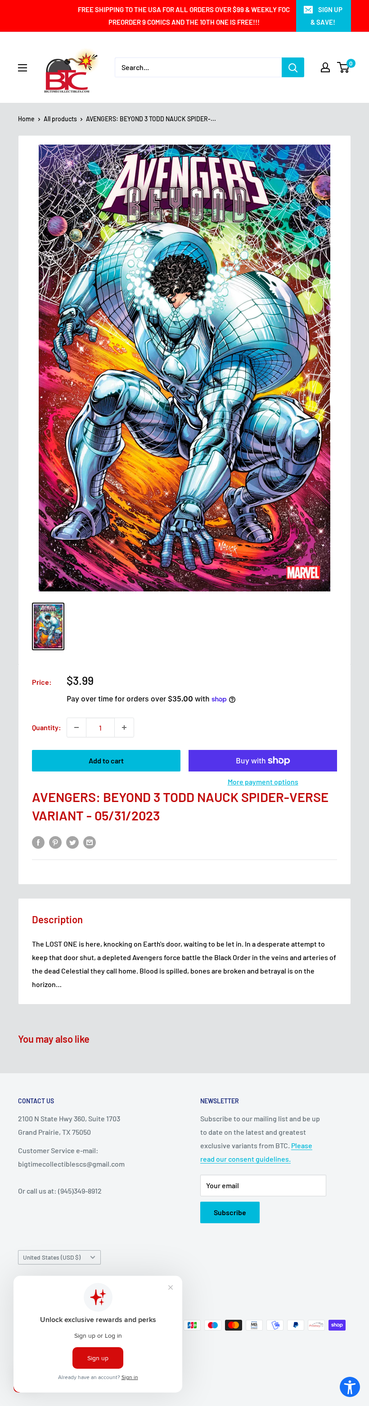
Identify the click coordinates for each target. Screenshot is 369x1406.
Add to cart (106, 760)
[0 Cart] (343, 67)
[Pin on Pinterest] (55, 842)
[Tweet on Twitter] (72, 842)
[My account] (325, 67)
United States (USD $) (52, 1257)
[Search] (293, 67)
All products (60, 119)
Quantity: (46, 727)
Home (26, 119)
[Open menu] (22, 67)
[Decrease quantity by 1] (76, 727)
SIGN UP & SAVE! (326, 15)
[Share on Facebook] (38, 842)
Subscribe (230, 1212)
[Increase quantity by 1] (124, 727)
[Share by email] (89, 842)
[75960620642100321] (48, 626)
